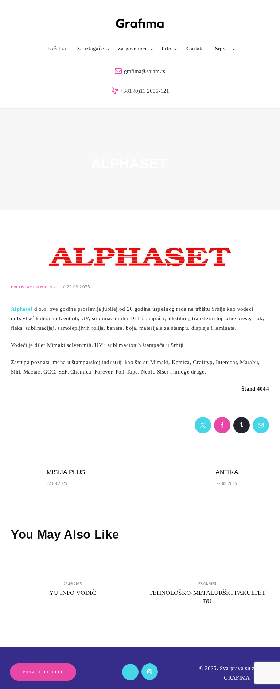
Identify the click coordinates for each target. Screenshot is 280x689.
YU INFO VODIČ (72, 592)
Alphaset (21, 309)
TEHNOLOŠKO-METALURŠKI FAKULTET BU (207, 597)
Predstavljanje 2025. (35, 287)
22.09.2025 (78, 287)
